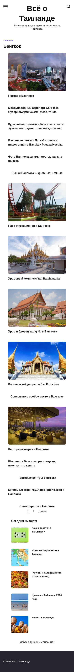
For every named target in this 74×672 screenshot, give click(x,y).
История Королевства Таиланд (45, 552)
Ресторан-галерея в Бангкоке (28, 449)
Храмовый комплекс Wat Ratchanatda (34, 278)
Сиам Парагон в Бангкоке (37, 506)
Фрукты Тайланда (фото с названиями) (47, 574)
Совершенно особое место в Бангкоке (37, 396)
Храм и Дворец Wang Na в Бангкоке (32, 331)
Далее (43, 511)
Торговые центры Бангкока (37, 477)
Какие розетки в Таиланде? (41, 530)
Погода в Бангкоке (21, 95)
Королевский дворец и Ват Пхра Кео (33, 384)
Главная (8, 40)
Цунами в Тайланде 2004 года (47, 597)
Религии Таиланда (43, 617)
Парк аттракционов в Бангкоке (29, 225)
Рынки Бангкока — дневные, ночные (37, 172)
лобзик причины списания (36, 642)
